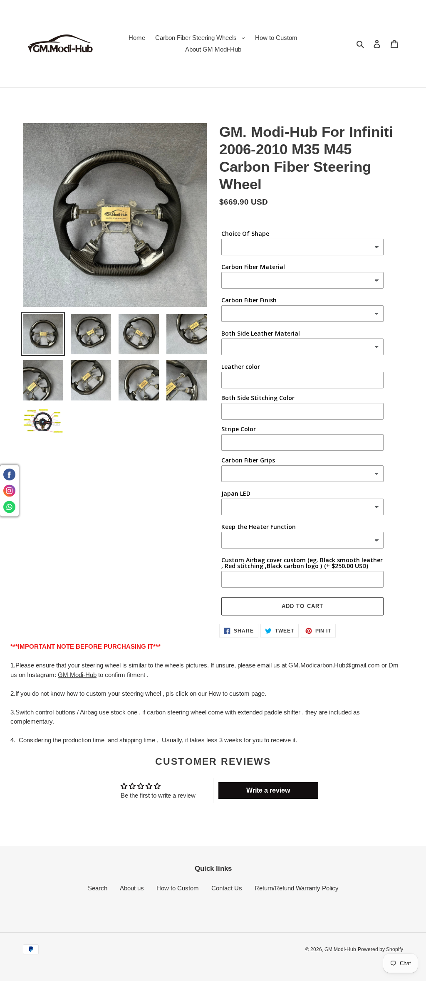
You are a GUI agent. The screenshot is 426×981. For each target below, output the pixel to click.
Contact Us (226, 888)
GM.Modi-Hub (340, 949)
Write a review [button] (268, 790)
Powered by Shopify (380, 949)
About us (132, 888)
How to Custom (177, 888)
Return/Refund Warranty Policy (297, 888)
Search (97, 888)
